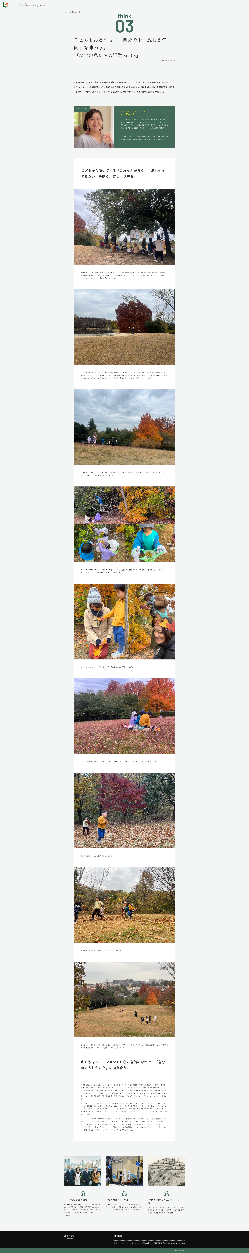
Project (118, 1236)
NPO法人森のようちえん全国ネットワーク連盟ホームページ (151, 139)
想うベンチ (22, 3)
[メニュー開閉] (243, 5)
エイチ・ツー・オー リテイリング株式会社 (135, 1243)
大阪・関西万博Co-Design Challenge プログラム (31, 6)
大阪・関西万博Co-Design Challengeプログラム (169, 1243)
